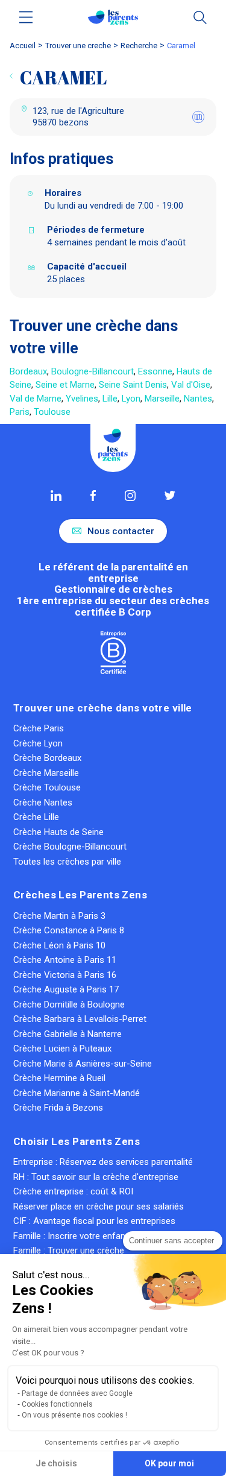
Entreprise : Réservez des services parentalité (103, 1161)
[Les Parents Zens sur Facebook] (93, 495)
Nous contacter (120, 531)
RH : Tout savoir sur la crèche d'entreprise (95, 1177)
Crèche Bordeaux (47, 757)
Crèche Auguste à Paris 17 (66, 989)
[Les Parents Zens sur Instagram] (130, 495)
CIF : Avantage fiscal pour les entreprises (94, 1221)
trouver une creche (78, 45)
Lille (110, 398)
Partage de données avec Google (77, 1393)
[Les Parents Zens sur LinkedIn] (56, 495)
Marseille (162, 398)
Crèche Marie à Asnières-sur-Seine (82, 1063)
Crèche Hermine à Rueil (59, 1078)
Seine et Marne (65, 384)
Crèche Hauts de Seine (58, 832)
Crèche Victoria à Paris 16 (64, 975)
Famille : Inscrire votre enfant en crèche (91, 1236)
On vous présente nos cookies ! (74, 1415)
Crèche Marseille (46, 773)
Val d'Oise (190, 384)
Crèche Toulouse (47, 787)
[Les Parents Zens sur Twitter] (170, 495)
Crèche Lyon (38, 743)
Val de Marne (35, 398)
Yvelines (82, 398)
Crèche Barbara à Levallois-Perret (79, 1019)
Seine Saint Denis (133, 384)
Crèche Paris (38, 728)
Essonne (155, 371)
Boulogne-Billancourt (92, 371)
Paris (20, 411)
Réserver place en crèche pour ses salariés (98, 1206)
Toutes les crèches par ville (67, 861)
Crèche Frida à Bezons (58, 1107)
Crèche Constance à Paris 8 (68, 930)
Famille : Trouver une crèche (68, 1250)
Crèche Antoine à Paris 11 (64, 959)
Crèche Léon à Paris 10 (59, 945)
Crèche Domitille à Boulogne (69, 1004)
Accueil (23, 45)
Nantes (198, 398)
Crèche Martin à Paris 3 (59, 915)
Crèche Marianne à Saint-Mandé (76, 1093)
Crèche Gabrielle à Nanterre (67, 1034)
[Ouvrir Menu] (26, 17)
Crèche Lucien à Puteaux (62, 1048)
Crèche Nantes (42, 802)
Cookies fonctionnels (57, 1404)
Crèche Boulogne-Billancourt (70, 846)
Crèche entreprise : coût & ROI (73, 1191)
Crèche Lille (36, 817)
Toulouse (52, 411)
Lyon (131, 398)
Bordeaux (28, 371)
